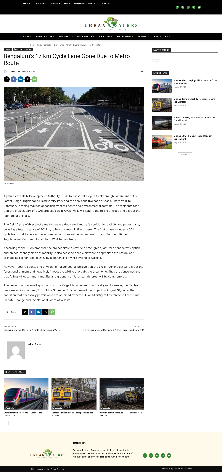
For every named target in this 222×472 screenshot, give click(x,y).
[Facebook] (177, 7)
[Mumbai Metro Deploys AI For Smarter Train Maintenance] (26, 394)
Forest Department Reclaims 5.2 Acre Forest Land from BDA (114, 330)
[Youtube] (199, 7)
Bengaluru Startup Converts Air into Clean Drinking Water (32, 330)
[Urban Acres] (6, 71)
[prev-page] (5, 423)
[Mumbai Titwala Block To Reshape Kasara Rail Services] (73, 394)
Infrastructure (10, 408)
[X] (194, 7)
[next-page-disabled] (158, 61)
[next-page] (10, 423)
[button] (152, 10)
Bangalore (48, 45)
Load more (184, 155)
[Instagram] (183, 7)
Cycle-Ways (28, 49)
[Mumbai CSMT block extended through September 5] (162, 142)
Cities (39, 45)
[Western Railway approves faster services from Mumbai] (122, 394)
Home (32, 45)
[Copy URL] (7, 79)
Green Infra (18, 49)
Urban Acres (15, 72)
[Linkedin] (188, 7)
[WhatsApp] (34, 79)
